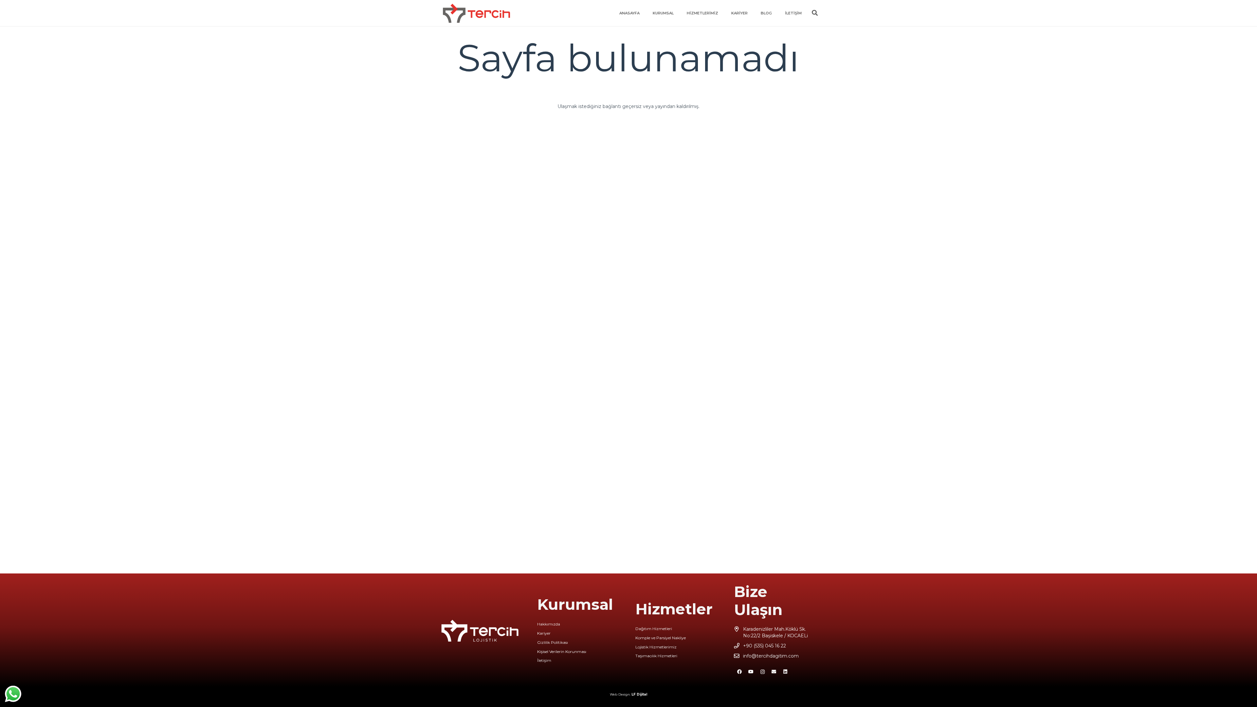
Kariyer (544, 633)
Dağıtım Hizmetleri (653, 628)
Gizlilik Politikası (552, 642)
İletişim (544, 660)
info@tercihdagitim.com (771, 656)
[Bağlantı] (476, 13)
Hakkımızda (548, 624)
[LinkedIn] (785, 672)
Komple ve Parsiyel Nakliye (660, 637)
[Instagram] (762, 672)
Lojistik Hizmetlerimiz (656, 646)
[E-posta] (774, 672)
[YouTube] (751, 672)
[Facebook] (739, 672)
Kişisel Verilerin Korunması (561, 651)
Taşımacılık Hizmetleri (656, 655)
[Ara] (814, 13)
